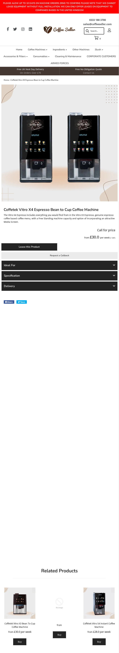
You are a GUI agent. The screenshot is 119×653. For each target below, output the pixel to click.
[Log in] (109, 30)
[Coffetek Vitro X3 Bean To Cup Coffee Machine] (19, 602)
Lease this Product (29, 247)
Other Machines (81, 49)
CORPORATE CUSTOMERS (101, 56)
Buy (20, 641)
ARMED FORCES (60, 63)
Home (19, 49)
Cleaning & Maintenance (68, 56)
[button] (59, 265)
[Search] (94, 30)
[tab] (59, 265)
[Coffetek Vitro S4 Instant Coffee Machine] (99, 602)
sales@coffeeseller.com (97, 24)
